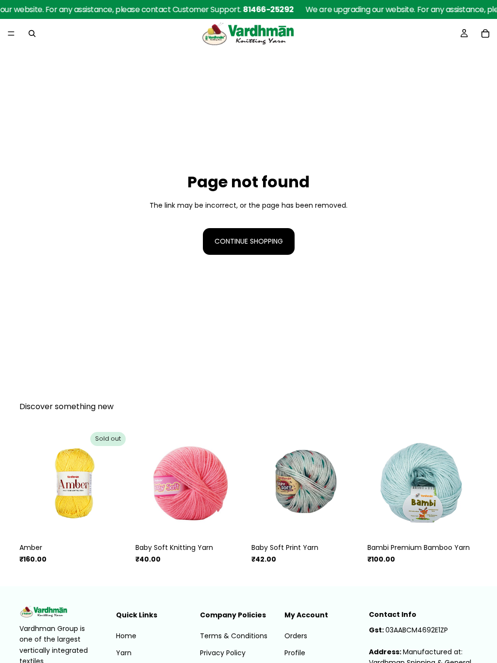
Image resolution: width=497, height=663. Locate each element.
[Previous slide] (146, 483)
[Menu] (11, 33)
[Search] (32, 33)
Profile (294, 653)
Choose (238, 523)
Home (126, 636)
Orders (295, 636)
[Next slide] (235, 483)
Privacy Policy (223, 653)
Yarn (124, 653)
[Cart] (485, 33)
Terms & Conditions (233, 636)
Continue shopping (249, 241)
